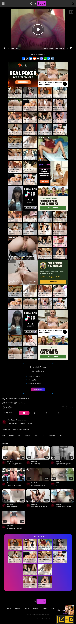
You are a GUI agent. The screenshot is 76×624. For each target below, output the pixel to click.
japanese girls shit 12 (13, 506)
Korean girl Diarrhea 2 (38, 485)
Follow (30, 423)
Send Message (13, 423)
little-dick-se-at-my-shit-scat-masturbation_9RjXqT (39, 506)
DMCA (53, 608)
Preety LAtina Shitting (14, 485)
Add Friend (23, 423)
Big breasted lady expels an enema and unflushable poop (64, 464)
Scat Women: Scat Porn (21, 429)
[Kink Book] (4, 421)
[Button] (24, 413)
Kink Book (11, 420)
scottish (27, 435)
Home (9, 608)
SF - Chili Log (35, 464)
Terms (45, 608)
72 (56, 485)
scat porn (52, 435)
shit (36, 435)
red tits (11, 435)
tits (43, 435)
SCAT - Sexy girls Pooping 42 (15, 464)
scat (61, 435)
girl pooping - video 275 (14, 528)
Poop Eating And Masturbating (64, 506)
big (19, 435)
